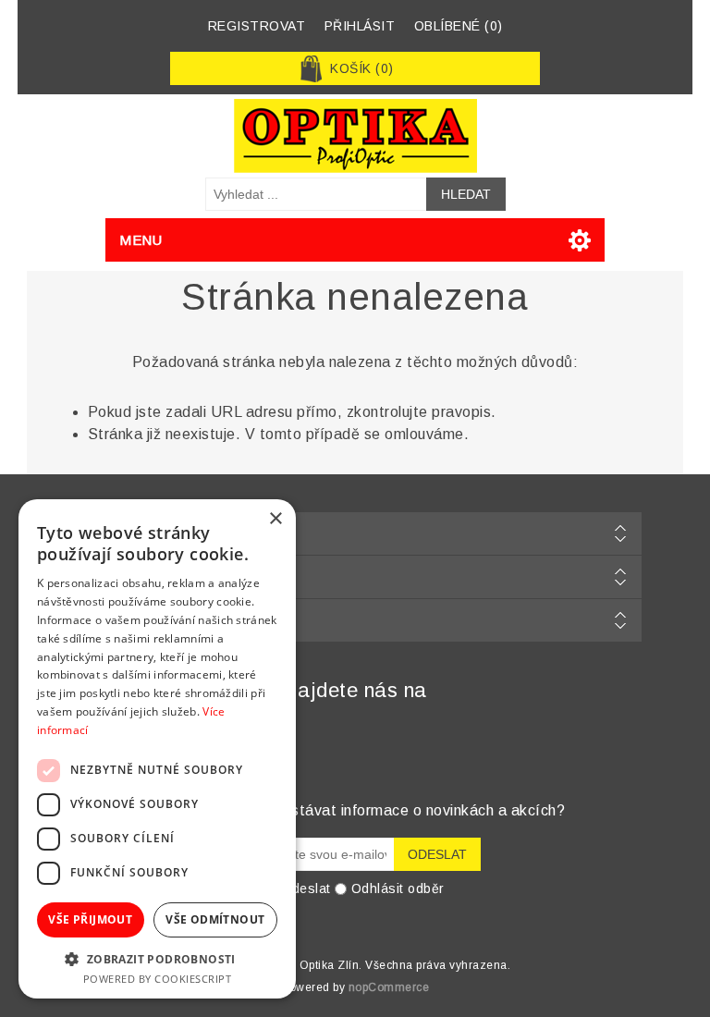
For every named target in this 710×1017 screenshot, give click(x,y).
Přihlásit (360, 25)
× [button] (275, 519)
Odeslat (306, 888)
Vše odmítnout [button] (214, 919)
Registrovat (257, 25)
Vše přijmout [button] (90, 919)
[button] (157, 958)
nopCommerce (389, 987)
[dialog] (157, 749)
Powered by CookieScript (157, 979)
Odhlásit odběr (398, 888)
